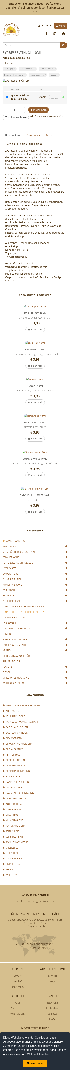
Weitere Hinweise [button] (38, 1054)
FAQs (52, 981)
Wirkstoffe (10, 590)
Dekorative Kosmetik (19, 743)
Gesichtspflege (15, 765)
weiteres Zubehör (14, 683)
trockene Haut (15, 858)
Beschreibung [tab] (13, 135)
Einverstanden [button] (35, 1063)
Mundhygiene (14, 820)
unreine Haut (14, 864)
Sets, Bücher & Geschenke (19, 551)
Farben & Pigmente (15, 644)
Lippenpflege (14, 809)
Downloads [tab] (33, 135)
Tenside (7, 633)
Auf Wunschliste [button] (17, 117)
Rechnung (52, 1002)
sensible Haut (14, 836)
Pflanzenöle (11, 557)
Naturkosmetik (37, 75)
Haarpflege (13, 776)
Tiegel (6, 672)
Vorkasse (52, 1013)
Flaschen (8, 666)
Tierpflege (12, 853)
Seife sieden (13, 831)
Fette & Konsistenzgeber (18, 562)
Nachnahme (52, 1008)
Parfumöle (9, 623)
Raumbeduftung (15, 617)
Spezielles (12, 847)
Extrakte (8, 595)
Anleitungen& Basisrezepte (23, 705)
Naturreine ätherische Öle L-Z (24, 612)
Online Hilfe (52, 975)
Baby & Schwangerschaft (22, 721)
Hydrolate (9, 568)
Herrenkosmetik (16, 798)
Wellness (12, 875)
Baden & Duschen (17, 727)
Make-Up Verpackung (16, 677)
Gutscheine (10, 546)
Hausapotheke (15, 787)
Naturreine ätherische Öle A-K (24, 606)
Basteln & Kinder (17, 732)
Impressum (18, 986)
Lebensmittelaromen (16, 628)
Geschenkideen (15, 760)
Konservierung (12, 584)
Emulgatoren (11, 573)
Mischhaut (12, 814)
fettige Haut (14, 754)
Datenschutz (17, 1008)
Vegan (53, 75)
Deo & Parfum (47, 68)
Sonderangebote (17, 540)
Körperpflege (14, 803)
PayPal (52, 1019)
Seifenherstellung (15, 639)
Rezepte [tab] (50, 135)
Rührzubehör (11, 661)
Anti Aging (8, 68)
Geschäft (17, 981)
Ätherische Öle (27, 68)
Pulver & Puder (12, 579)
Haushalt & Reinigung (13, 75)
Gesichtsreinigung (18, 771)
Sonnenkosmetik (17, 842)
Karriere (17, 975)
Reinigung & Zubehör (16, 655)
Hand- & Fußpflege (18, 782)
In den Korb (40, 109)
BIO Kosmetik (14, 738)
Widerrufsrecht (17, 1013)
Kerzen (7, 650)
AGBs (17, 1002)
